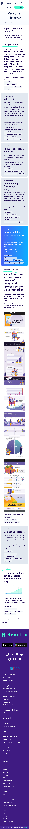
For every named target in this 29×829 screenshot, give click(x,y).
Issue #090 (8, 169)
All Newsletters (7, 797)
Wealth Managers (7, 750)
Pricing (5, 769)
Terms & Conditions (8, 821)
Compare (6, 723)
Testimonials (7, 718)
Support (5, 761)
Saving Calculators (9, 675)
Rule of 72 (18, 87)
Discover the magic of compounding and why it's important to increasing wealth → (14, 207)
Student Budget (7, 677)
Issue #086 (8, 212)
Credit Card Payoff (8, 705)
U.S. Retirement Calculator (10, 713)
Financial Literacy (10, 556)
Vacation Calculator (8, 680)
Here (22, 23)
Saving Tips (18, 558)
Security (5, 819)
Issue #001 (8, 606)
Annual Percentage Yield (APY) (13, 171)
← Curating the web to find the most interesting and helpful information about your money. (13, 37)
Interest (7, 89)
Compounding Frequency (12, 217)
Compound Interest (10, 84)
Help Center (6, 775)
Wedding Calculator (8, 686)
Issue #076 (8, 255)
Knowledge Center (8, 802)
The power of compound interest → (14, 514)
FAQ (4, 764)
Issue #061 (8, 517)
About (4, 813)
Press (5, 731)
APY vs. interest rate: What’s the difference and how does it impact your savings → (14, 164)
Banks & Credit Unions (9, 745)
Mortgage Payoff (7, 702)
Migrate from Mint (8, 783)
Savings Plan (8, 260)
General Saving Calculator (10, 691)
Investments (8, 87)
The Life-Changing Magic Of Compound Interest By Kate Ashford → (14, 251)
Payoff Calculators (9, 696)
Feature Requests (7, 780)
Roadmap (5, 772)
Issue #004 (8, 551)
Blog (4, 794)
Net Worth (18, 260)
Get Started (18, 7)
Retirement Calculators (10, 710)
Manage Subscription (8, 786)
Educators (5, 753)
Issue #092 (8, 82)
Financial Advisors (8, 747)
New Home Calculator (9, 688)
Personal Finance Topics (9, 805)
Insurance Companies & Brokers (11, 756)
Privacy (5, 816)
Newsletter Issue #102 (9, 799)
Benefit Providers (7, 739)
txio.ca (25, 827)
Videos (5, 767)
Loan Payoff (6, 699)
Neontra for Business (10, 736)
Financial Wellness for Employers (11, 742)
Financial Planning (10, 614)
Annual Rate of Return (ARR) (13, 134)
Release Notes (7, 778)
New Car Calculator (8, 683)
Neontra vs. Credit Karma (9, 726)
